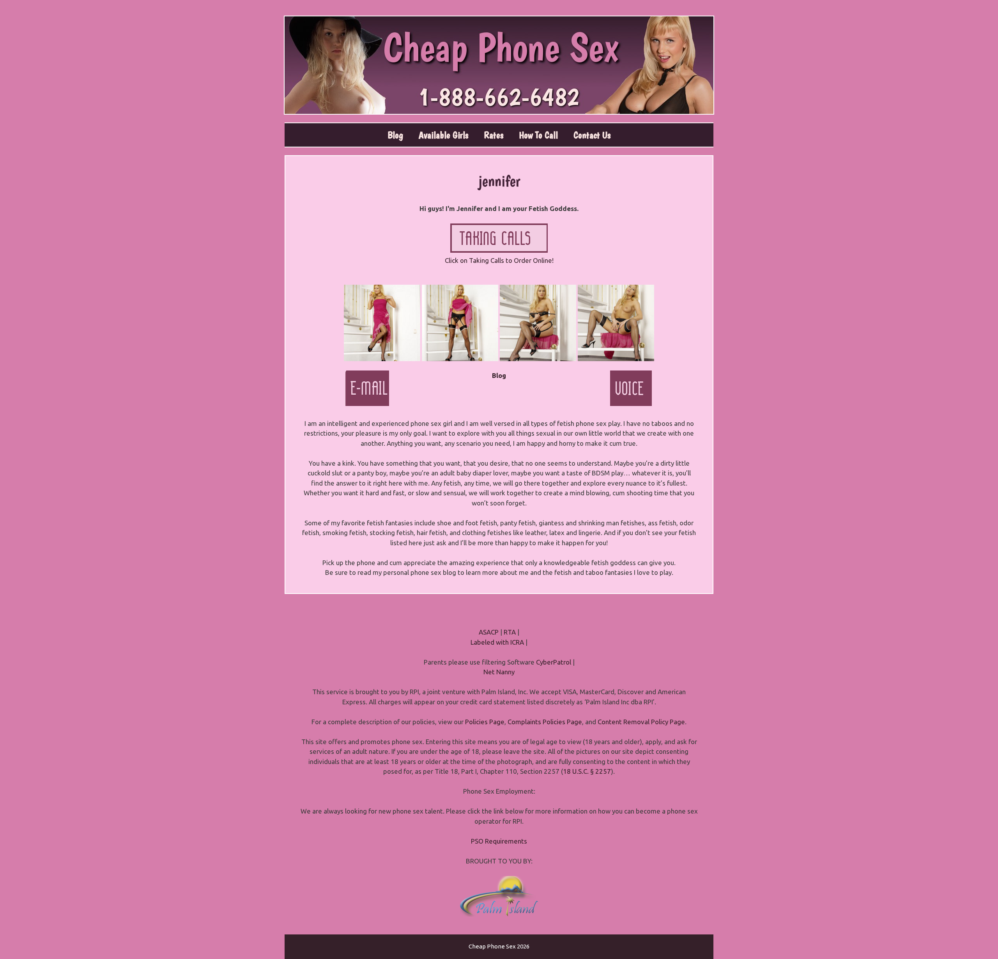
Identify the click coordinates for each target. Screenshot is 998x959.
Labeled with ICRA (497, 642)
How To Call (538, 135)
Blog (395, 135)
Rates (493, 135)
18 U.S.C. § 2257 (587, 771)
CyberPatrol (553, 662)
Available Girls (443, 135)
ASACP (489, 632)
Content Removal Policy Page (641, 721)
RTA (510, 632)
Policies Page (484, 721)
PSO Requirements (499, 841)
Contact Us (591, 135)
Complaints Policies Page (545, 721)
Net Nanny (499, 671)
